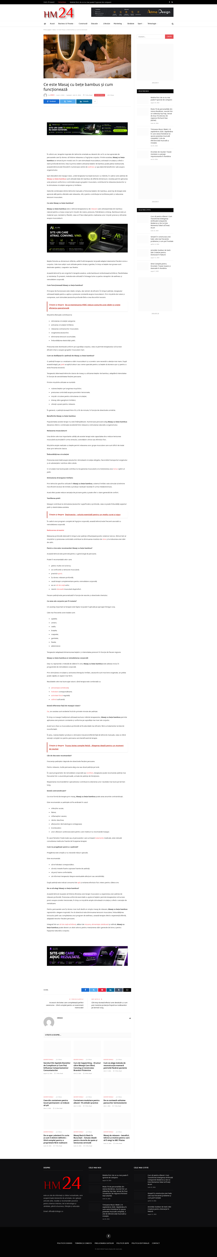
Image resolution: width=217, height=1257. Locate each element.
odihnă (54, 699)
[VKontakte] (35, 135)
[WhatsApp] (35, 147)
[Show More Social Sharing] (95, 101)
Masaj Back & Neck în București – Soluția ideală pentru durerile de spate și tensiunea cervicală (85, 1139)
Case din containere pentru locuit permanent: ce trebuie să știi (56, 1103)
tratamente (99, 838)
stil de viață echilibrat (67, 924)
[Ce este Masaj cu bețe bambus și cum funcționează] (87, 56)
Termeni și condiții (83, 1243)
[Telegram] (35, 141)
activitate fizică (57, 695)
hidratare (54, 691)
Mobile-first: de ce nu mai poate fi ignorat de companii (90, 2)
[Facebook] (35, 118)
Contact (156, 1243)
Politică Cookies (64, 1243)
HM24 (52, 95)
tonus (115, 469)
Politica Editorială (140, 1243)
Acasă (52, 24)
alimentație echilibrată (59, 688)
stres (104, 539)
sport (60, 573)
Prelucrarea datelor (104, 1243)
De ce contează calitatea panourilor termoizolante (115, 1101)
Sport (140, 24)
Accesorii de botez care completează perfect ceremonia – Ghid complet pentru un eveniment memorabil (64, 1005)
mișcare (88, 924)
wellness (91, 167)
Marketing (118, 24)
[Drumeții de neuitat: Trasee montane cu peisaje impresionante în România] (143, 154)
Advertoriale (99, 95)
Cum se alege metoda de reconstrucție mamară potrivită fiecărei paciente (115, 1065)
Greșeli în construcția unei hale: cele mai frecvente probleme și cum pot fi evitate (162, 239)
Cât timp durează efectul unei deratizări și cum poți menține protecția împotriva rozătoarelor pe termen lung (109, 1005)
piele (62, 364)
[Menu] (45, 23)
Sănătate (130, 24)
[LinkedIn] (35, 129)
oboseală (60, 589)
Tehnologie (152, 24)
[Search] (172, 23)
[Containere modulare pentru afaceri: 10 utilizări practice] (87, 1086)
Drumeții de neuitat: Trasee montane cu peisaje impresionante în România (161, 154)
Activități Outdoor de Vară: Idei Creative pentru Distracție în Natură (161, 252)
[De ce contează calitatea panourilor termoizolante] (117, 1086)
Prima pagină (47, 29)
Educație (94, 24)
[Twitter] (35, 123)
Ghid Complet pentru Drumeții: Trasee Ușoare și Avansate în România (161, 266)
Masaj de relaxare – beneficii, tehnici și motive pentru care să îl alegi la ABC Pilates (117, 1138)
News (54, 29)
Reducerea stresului (55, 530)
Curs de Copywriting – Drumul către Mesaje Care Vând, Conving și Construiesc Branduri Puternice (87, 1067)
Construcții (83, 24)
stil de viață (60, 585)
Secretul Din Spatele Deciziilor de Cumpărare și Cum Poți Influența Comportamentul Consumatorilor (57, 1067)
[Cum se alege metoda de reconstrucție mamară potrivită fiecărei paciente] (117, 1049)
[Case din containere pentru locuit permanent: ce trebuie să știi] (57, 1086)
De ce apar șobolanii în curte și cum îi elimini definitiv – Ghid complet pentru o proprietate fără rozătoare (56, 1139)
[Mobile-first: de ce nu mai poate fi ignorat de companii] (143, 100)
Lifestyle (106, 24)
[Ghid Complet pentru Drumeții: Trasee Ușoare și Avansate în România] (143, 266)
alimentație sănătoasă (100, 924)
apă (78, 882)
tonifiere (90, 773)
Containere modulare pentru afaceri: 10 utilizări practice (87, 1101)
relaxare (94, 209)
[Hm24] (59, 12)
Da (48, 711)
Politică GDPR (123, 1243)
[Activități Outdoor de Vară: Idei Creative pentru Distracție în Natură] (143, 253)
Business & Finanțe (65, 24)
